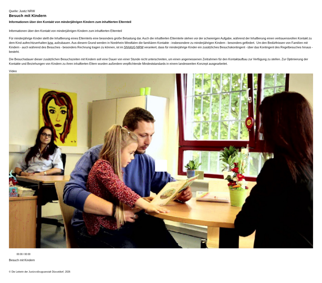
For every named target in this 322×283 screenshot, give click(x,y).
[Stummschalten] (34, 256)
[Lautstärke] (58, 254)
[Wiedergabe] (12, 256)
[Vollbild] (308, 255)
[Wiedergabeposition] (161, 249)
